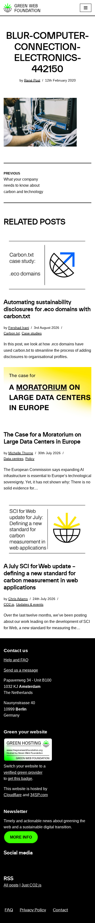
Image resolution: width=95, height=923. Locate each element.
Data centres (13, 459)
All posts (11, 885)
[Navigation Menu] (85, 8)
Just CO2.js (31, 885)
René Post (32, 80)
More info (21, 837)
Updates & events (29, 604)
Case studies (32, 333)
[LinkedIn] (7, 863)
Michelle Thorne (20, 453)
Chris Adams (18, 599)
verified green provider (23, 772)
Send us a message (21, 670)
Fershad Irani (18, 328)
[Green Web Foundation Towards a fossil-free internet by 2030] (22, 7)
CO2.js (9, 604)
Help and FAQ (16, 660)
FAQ (9, 910)
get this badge (20, 778)
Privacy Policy (33, 910)
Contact (60, 910)
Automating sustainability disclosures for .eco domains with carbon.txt (47, 309)
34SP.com (39, 795)
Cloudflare (13, 795)
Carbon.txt (12, 333)
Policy (29, 459)
